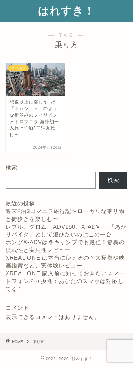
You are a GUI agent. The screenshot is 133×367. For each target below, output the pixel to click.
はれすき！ (66, 10)
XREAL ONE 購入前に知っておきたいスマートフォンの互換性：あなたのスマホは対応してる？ (65, 281)
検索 (11, 167)
